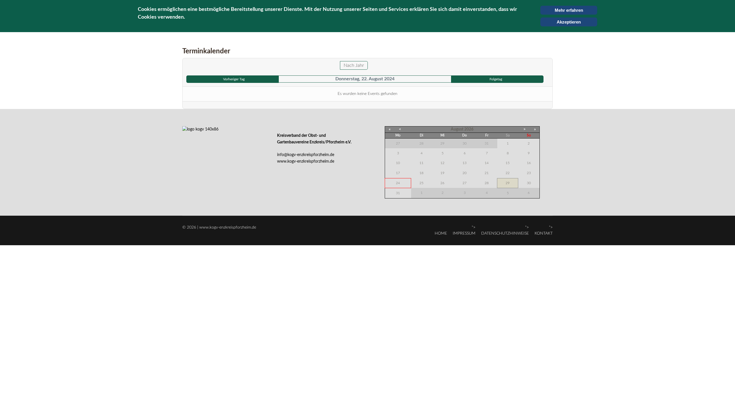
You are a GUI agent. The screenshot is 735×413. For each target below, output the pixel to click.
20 (465, 173)
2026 (468, 129)
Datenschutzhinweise (505, 233)
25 (421, 183)
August (457, 129)
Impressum (464, 233)
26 (442, 183)
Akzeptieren (569, 22)
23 (529, 173)
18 (421, 173)
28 (487, 183)
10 (398, 163)
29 (508, 183)
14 (487, 163)
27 (465, 183)
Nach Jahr (354, 65)
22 (508, 173)
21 (487, 173)
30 (529, 183)
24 (398, 183)
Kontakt (544, 233)
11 (421, 163)
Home (441, 233)
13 (465, 163)
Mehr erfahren (569, 10)
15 (508, 163)
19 (442, 173)
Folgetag (496, 79)
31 (398, 193)
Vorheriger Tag (234, 79)
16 (529, 163)
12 (442, 163)
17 (398, 173)
